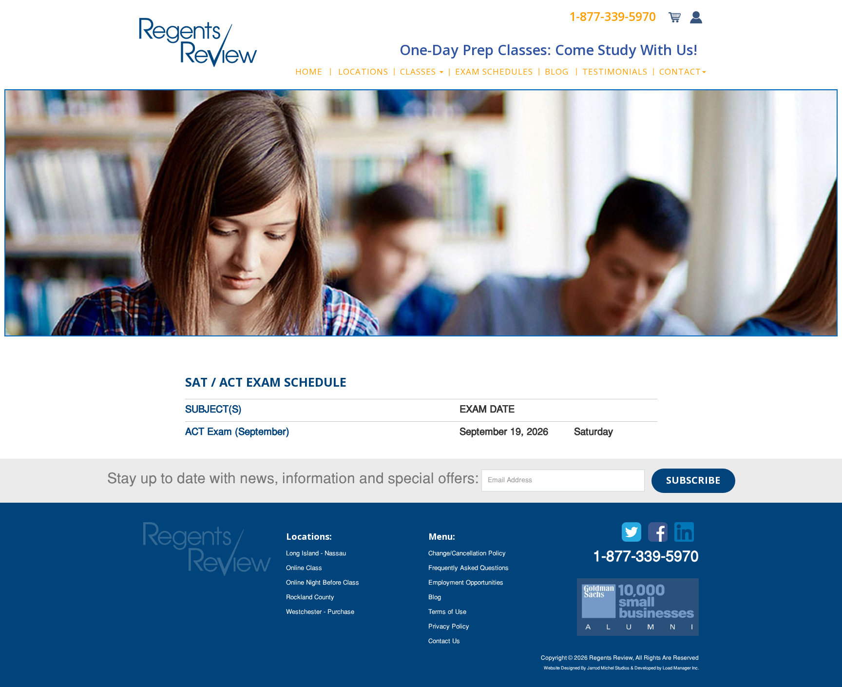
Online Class (304, 568)
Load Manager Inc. (681, 668)
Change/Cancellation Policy (467, 553)
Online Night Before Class (322, 583)
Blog (434, 597)
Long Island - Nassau (316, 553)
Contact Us (444, 641)
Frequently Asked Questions (468, 568)
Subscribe (693, 480)
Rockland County (310, 597)
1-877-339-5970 (612, 16)
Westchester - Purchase (320, 612)
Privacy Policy (448, 627)
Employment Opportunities (465, 583)
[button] (421, 71)
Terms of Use (447, 612)
